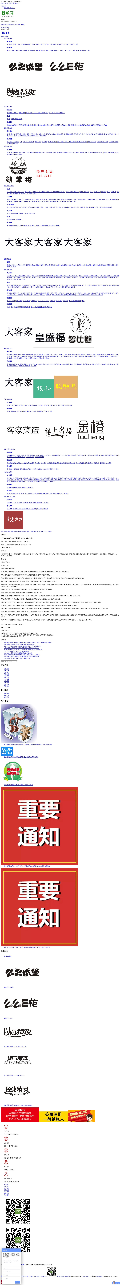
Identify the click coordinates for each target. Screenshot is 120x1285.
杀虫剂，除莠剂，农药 (78, 265)
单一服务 (33, 366)
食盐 (30, 201)
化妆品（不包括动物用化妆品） (94, 152)
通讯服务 (9, 484)
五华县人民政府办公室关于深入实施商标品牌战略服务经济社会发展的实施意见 (27, 866)
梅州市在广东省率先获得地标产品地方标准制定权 (18, 785)
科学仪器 (9, 351)
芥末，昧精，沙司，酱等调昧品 (47, 201)
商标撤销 (6, 681)
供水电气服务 (80, 463)
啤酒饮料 (9, 210)
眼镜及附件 (20, 358)
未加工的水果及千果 (73, 207)
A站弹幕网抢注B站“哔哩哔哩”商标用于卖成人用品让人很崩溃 (22, 654)
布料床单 (9, 298)
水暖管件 (75, 277)
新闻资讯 (6, 8)
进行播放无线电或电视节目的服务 (17, 487)
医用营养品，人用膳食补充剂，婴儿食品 (38, 265)
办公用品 (9, 475)
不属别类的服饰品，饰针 (26, 125)
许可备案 (6, 679)
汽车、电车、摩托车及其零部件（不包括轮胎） (31, 455)
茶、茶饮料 (25, 199)
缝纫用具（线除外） (61, 125)
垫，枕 (58, 287)
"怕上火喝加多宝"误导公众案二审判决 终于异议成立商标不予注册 (23, 649)
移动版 (17, 3)
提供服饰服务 (26, 509)
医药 (8, 262)
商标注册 (20, 531)
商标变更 (6, 670)
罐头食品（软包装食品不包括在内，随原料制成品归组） (48, 192)
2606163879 (86, 1276)
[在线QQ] (8, 29)
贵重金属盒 (22, 113)
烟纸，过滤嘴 (36, 225)
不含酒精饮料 (15, 213)
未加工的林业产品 (12, 207)
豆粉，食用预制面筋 (112, 199)
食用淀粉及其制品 (12, 201)
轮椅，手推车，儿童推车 (91, 455)
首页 (2, 531)
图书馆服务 (35, 493)
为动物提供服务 (27, 502)
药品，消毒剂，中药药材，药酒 (16, 265)
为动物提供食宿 (48, 469)
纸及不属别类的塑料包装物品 (78, 478)
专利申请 (6, 693)
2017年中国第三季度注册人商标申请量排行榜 (17, 658)
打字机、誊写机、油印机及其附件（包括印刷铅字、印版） (98, 480)
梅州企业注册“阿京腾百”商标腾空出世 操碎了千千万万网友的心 (22, 646)
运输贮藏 (9, 460)
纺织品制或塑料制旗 (75, 301)
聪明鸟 (11, 24)
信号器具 (74, 354)
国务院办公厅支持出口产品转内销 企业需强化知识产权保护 (21, 757)
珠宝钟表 (9, 110)
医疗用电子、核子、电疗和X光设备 (84, 134)
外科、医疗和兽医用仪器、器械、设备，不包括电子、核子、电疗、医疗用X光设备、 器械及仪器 (35, 134)
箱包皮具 (9, 41)
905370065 (99, 1276)
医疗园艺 (9, 499)
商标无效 (6, 682)
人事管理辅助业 (32, 405)
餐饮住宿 (9, 466)
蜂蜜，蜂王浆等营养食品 (49, 199)
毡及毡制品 (34, 301)
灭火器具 (93, 356)
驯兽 (61, 493)
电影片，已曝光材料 (39, 358)
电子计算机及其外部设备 (14, 354)
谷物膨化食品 (101, 199)
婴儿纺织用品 (15, 50)
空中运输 (43, 463)
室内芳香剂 (19, 154)
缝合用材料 (43, 136)
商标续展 (6, 674)
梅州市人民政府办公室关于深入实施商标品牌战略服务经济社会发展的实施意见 (27, 947)
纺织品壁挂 (26, 301)
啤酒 (8, 213)
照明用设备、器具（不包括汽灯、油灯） (19, 276)
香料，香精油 (80, 152)
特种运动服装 (23, 50)
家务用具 (48, 295)
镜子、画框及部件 (44, 285)
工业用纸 (9, 478)
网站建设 (6, 1193)
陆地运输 (37, 463)
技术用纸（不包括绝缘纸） (21, 478)
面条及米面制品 (92, 199)
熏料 (116, 152)
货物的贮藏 (63, 463)
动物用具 (72, 44)
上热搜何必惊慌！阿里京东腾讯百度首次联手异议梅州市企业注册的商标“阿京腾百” (28, 642)
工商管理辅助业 (15, 405)
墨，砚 (14, 480)
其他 (47, 358)
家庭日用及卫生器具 (105, 293)
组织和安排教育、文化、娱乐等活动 (21, 493)
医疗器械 (9, 131)
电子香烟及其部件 (54, 225)
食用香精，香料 (65, 201)
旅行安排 (102, 463)
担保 (35, 411)
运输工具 (9, 452)
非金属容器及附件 (16, 285)
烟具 (17, 225)
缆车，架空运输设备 (77, 455)
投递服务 (96, 463)
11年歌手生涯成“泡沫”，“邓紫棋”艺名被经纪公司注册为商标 (21, 648)
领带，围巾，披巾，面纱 (68, 50)
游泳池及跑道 (92, 142)
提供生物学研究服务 (56, 364)
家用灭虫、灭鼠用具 (97, 295)
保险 (8, 411)
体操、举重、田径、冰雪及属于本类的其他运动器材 (72, 142)
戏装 (37, 50)
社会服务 (9, 506)
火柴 (20, 225)
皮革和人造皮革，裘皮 (13, 44)
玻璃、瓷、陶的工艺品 (72, 293)
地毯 (8, 307)
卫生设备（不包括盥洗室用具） (88, 277)
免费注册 (11, 3)
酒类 (8, 216)
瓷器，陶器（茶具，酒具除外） (56, 293)
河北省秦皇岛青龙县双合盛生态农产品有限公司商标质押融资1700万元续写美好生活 (28, 744)
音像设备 (89, 354)
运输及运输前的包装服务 (14, 463)
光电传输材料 (38, 356)
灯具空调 (9, 273)
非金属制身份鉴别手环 (26, 287)
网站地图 (6, 1190)
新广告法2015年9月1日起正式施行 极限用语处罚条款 (19, 644)
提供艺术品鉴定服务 (24, 366)
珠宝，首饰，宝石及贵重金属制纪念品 (37, 113)
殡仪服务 (33, 509)
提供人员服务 (17, 509)
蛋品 (91, 192)
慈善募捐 (40, 411)
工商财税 (32, 531)
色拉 (108, 192)
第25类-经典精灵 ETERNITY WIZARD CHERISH (18, 1105)
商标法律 (6, 686)
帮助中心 (12, 8)
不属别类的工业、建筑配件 (30, 285)
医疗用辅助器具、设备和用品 (104, 134)
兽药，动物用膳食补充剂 (64, 265)
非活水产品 (28, 192)
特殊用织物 (19, 301)
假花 (69, 125)
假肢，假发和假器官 (20, 136)
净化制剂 (53, 265)
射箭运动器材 (52, 142)
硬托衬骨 (74, 125)
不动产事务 (26, 411)
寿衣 (83, 301)
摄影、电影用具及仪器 (99, 354)
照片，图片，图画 (63, 478)
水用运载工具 (30, 457)
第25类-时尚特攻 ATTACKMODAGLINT (15, 1046)
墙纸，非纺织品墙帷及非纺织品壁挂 (41, 307)
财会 (45, 405)
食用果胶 (113, 192)
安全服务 (9, 509)
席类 (12, 307)
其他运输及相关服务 (53, 463)
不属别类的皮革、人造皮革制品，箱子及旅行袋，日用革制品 (38, 44)
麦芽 (96, 207)
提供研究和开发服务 (13, 364)
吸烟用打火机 (27, 225)
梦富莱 (22, 24)
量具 (69, 354)
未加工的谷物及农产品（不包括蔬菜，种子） (32, 207)
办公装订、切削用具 (93, 478)
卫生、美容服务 (17, 502)
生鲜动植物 (10, 204)
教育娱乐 (9, 490)
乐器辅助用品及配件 (16, 119)
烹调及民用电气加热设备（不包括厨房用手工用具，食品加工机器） (58, 276)
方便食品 (9, 196)
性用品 (11, 136)
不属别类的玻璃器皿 (40, 293)
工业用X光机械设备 (102, 356)
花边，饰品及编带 (12, 125)
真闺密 (7, 24)
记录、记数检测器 (27, 354)
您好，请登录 (4, 3)
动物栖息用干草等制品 (105, 207)
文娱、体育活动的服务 (52, 493)
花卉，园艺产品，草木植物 (53, 207)
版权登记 (6, 697)
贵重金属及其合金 (12, 113)
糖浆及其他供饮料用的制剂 (27, 213)
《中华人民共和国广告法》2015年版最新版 (16, 651)
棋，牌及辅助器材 (28, 142)
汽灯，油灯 (35, 276)
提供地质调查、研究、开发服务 (29, 364)
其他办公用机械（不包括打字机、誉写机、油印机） (49, 354)
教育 (8, 493)
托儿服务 (40, 469)
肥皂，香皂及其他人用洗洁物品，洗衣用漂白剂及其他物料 (24, 152)
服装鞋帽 (9, 47)
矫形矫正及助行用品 (33, 136)
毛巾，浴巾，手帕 (43, 301)
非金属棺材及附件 (39, 287)
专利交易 (6, 695)
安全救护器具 (113, 356)
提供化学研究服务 (44, 364)
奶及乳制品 (97, 192)
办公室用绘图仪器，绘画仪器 (51, 480)
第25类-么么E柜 (8, 1018)
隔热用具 (42, 295)
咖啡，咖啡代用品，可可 (14, 199)
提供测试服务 (78, 364)
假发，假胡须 (50, 125)
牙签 (31, 295)
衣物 (8, 50)
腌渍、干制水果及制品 (72, 192)
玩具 (21, 142)
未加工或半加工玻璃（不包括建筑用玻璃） (64, 295)
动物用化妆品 (11, 154)
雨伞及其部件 (61, 44)
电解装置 (87, 356)
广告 (8, 405)
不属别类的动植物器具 (84, 295)
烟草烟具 (9, 222)
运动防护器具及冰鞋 (102, 142)
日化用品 (9, 149)
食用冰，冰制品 (23, 201)
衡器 (66, 354)
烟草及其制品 (11, 225)
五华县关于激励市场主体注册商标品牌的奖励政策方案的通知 (21, 656)
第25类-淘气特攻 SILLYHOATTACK (14, 1075)
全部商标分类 (4, 36)
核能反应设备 (21, 279)
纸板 (37, 478)
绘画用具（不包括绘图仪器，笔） (70, 480)
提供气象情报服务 (68, 364)
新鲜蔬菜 (82, 207)
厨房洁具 (9, 290)
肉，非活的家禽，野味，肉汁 (15, 192)
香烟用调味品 (44, 225)
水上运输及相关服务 (28, 463)
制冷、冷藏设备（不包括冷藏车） (89, 276)
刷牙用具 (26, 295)
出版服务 (42, 493)
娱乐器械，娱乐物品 (13, 142)
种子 (87, 207)
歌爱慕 (3, 24)
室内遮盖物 (59, 301)
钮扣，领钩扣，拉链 (40, 125)
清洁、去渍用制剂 (47, 152)
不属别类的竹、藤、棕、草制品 (59, 285)
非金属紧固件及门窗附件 (68, 287)
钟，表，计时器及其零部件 (57, 113)
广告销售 (9, 402)
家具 (8, 282)
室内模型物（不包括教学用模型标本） (37, 481)
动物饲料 (91, 207)
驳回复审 (6, 675)
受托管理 (46, 411)
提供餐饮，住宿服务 (13, 469)
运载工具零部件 (39, 457)
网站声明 (6, 1191)
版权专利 (26, 531)
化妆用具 (36, 295)
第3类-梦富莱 (8, 956)
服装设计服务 (111, 364)
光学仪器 (30, 356)
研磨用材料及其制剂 (69, 152)
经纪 (31, 411)
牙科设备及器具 (68, 134)
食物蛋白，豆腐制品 (26, 193)
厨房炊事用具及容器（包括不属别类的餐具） (20, 293)
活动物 (64, 207)
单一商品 (87, 50)
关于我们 (6, 1184)
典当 (51, 411)
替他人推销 (24, 405)
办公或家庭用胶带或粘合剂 (34, 480)
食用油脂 (103, 192)
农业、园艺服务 (38, 502)
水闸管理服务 (89, 463)
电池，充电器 (28, 358)
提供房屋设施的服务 (26, 469)
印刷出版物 (54, 478)
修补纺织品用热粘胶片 (84, 125)
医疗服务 (9, 502)
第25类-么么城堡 (8, 987)
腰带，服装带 (80, 50)
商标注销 (6, 684)
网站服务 (9, 361)
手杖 (67, 44)
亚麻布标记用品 (96, 125)
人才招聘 (49, 531)
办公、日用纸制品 (45, 478)
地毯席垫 (9, 304)
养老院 (34, 469)
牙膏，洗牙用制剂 (109, 152)
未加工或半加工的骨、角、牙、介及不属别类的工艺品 (84, 285)
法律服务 (45, 509)
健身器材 (9, 139)
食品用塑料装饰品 (114, 285)
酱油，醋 (34, 201)
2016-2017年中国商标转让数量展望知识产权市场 (18, 653)
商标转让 (13, 531)
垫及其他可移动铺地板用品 (22, 307)
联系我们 (6, 1186)
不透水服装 (31, 50)
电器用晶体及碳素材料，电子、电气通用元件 (56, 356)
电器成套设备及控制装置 (77, 356)
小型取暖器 (111, 277)
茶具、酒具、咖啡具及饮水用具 (89, 293)
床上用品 (52, 301)
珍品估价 (19, 411)
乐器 (8, 116)
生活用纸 (32, 478)
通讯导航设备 (82, 354)
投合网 (18, 24)
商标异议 (6, 677)
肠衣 (77, 44)
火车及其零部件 (11, 455)
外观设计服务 (87, 364)
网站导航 (3, 6)
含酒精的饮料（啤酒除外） (15, 219)
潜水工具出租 (71, 463)
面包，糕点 (60, 199)
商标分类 (37, 531)
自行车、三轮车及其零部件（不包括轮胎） (58, 455)
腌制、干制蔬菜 (84, 192)
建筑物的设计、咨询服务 (99, 364)
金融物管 (9, 408)
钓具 (10, 143)
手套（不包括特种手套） (53, 50)
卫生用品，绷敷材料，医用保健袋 (96, 265)
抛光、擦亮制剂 (58, 152)
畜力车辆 (101, 455)
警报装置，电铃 (11, 358)
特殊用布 (65, 301)
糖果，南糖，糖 (36, 199)
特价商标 (7, 531)
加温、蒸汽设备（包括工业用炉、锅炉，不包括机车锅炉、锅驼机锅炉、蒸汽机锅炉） (47, 277)
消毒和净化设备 (102, 277)
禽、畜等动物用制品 (14, 287)
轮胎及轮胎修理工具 (111, 455)
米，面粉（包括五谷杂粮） (79, 199)
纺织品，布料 (11, 301)
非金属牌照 (104, 285)
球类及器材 (38, 142)
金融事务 (13, 411)
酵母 (58, 201)
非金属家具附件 (50, 287)
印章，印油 (20, 480)
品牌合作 (6, 1188)
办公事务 (40, 405)
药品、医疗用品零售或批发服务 (63, 405)
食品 (8, 189)
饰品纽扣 (9, 122)
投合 (14, 24)
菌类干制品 (16, 193)
